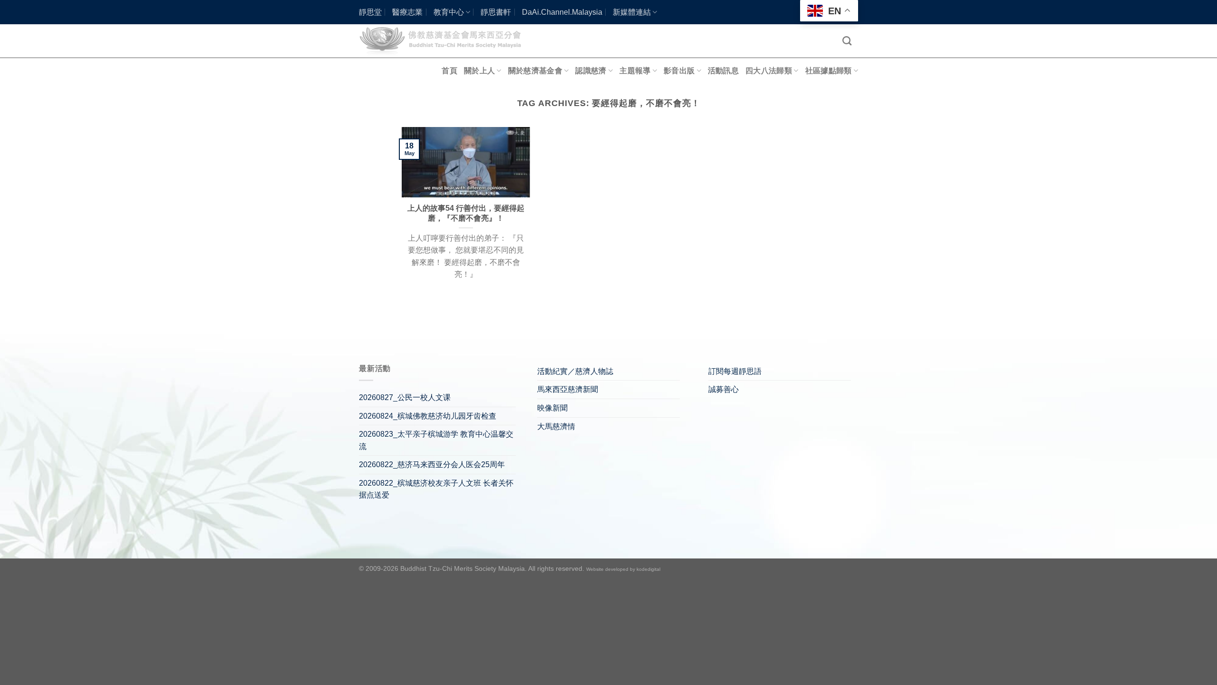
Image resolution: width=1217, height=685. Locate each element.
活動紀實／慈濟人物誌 (575, 371)
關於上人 (479, 71)
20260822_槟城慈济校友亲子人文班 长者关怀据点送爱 (436, 489)
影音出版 (679, 71)
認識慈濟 (590, 71)
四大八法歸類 (768, 71)
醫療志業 (407, 12)
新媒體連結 (632, 12)
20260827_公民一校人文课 (405, 397)
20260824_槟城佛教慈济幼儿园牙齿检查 (427, 416)
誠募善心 (723, 389)
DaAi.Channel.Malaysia (562, 12)
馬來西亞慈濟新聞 (567, 389)
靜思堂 (370, 12)
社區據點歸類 (828, 71)
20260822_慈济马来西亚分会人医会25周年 (432, 464)
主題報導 (634, 71)
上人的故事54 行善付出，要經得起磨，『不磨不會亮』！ (465, 213)
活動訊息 (723, 71)
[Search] (846, 40)
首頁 (449, 71)
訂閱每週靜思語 (735, 371)
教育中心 (449, 12)
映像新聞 (552, 408)
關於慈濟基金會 (535, 71)
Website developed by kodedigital (623, 569)
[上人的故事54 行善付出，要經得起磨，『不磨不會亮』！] (466, 162)
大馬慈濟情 (556, 426)
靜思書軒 (496, 12)
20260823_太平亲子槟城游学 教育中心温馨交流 (436, 440)
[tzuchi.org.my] (444, 40)
